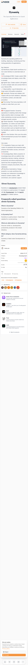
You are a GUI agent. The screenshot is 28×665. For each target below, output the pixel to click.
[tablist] (14, 34)
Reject (6, 652)
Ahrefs (25, 262)
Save (24, 24)
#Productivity (15, 273)
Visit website (11, 24)
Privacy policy (6, 648)
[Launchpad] (5, 662)
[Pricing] (18, 662)
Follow (23, 248)
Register (24, 1)
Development (10, 192)
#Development (7, 273)
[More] (23, 662)
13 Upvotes (15, 28)
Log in (18, 1)
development (13, 188)
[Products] (14, 662)
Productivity (18, 280)
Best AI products (15, 332)
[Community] (9, 662)
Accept (7, 655)
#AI (2, 273)
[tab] (3, 34)
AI (4, 192)
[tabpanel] (14, 139)
